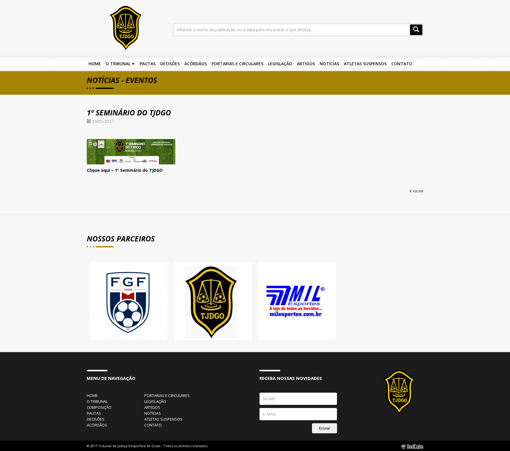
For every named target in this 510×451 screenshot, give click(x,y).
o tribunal (97, 401)
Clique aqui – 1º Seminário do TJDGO (125, 170)
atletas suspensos (163, 419)
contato (153, 425)
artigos (152, 407)
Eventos (141, 80)
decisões (95, 419)
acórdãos (97, 425)
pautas (94, 413)
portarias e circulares (167, 395)
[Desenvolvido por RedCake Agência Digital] (412, 446)
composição (99, 407)
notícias (152, 413)
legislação (155, 401)
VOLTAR (417, 191)
